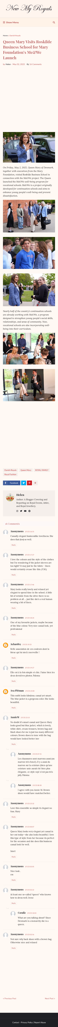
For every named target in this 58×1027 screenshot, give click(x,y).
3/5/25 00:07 (29, 827)
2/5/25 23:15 (25, 717)
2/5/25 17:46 (29, 585)
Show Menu (12, 22)
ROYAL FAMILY (41, 470)
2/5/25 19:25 (27, 644)
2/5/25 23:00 (29, 691)
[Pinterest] (29, 483)
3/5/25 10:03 (31, 913)
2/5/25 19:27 (29, 668)
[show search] (54, 22)
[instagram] (17, 511)
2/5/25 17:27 (29, 555)
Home (5, 35)
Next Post (49, 998)
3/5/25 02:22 (29, 890)
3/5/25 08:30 (36, 785)
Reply (14, 545)
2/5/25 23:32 (29, 803)
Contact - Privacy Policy (22, 1022)
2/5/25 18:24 (29, 618)
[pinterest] (29, 511)
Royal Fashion (10, 474)
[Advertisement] (29, 99)
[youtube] (25, 511)
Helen (20, 495)
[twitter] (21, 511)
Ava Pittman (17, 690)
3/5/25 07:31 (36, 754)
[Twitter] (23, 483)
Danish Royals (15, 35)
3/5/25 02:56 (29, 934)
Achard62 (15, 644)
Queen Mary (26, 470)
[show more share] (35, 483)
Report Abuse (40, 1022)
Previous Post (10, 998)
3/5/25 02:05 (29, 866)
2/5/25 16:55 (29, 531)
